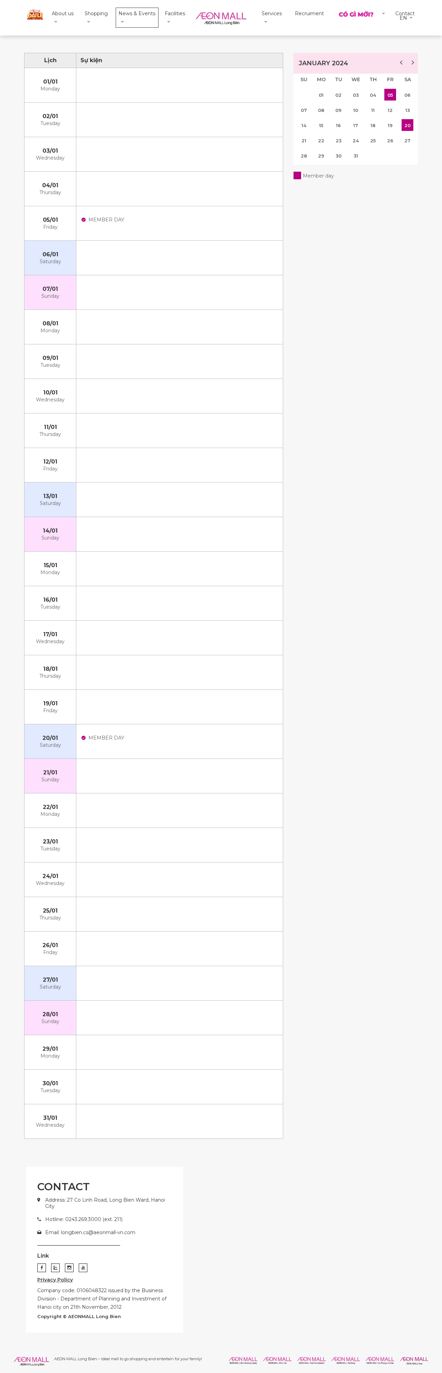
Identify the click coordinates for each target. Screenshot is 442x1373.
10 (355, 110)
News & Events (136, 13)
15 (321, 125)
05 (390, 95)
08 (321, 110)
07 (304, 110)
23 (339, 140)
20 (407, 125)
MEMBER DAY (106, 220)
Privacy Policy (55, 1280)
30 (339, 156)
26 (390, 140)
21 (303, 140)
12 (390, 110)
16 (338, 125)
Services (272, 13)
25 (373, 140)
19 (390, 125)
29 (321, 156)
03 (356, 95)
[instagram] (69, 1268)
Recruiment (309, 13)
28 (304, 156)
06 (407, 95)
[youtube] (83, 1268)
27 (407, 140)
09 (338, 110)
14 (303, 125)
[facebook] (41, 1268)
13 (407, 110)
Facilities (175, 13)
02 (338, 95)
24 (356, 140)
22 (321, 140)
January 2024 (323, 63)
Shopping (96, 13)
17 (355, 125)
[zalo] (55, 1268)
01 (321, 95)
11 (373, 110)
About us (63, 13)
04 (373, 95)
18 (373, 125)
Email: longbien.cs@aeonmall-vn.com (90, 1232)
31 (356, 156)
